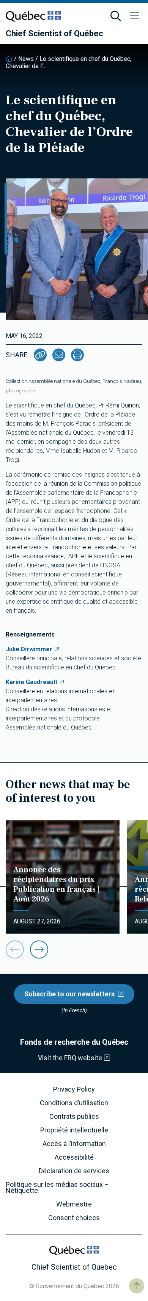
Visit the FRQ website (70, 1058)
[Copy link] (40, 354)
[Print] (77, 354)
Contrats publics (74, 1117)
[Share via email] (58, 354)
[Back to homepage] (9, 58)
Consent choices (74, 1218)
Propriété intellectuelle (74, 1130)
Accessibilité (74, 1157)
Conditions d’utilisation (74, 1103)
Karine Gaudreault (31, 682)
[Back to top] (136, 1285)
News (26, 58)
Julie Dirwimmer (29, 649)
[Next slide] (39, 949)
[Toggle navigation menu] (134, 16)
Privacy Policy (74, 1089)
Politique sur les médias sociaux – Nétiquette (57, 1188)
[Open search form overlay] (115, 16)
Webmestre (74, 1204)
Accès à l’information (74, 1144)
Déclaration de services (74, 1171)
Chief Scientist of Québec (54, 33)
